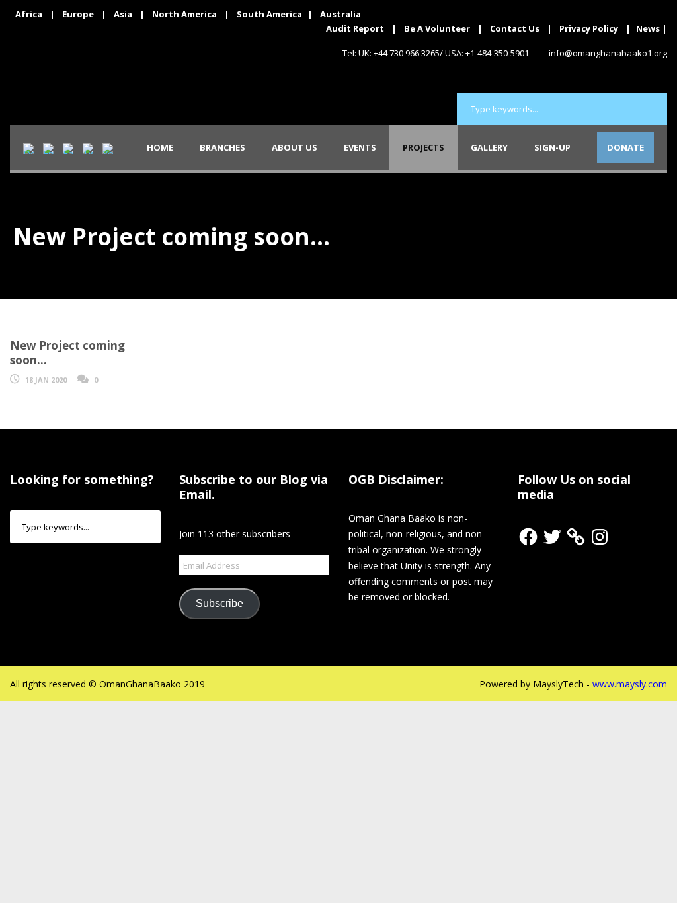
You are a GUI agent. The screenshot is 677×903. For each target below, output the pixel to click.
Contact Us (514, 28)
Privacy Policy (588, 28)
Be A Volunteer (437, 28)
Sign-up (552, 147)
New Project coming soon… (67, 353)
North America (184, 14)
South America (269, 14)
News (648, 28)
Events (360, 147)
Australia (340, 14)
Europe (78, 14)
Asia (123, 14)
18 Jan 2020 (46, 380)
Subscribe (219, 603)
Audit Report (355, 28)
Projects (423, 147)
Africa (28, 14)
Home (160, 147)
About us (294, 147)
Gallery (489, 147)
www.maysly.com (629, 684)
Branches (222, 147)
